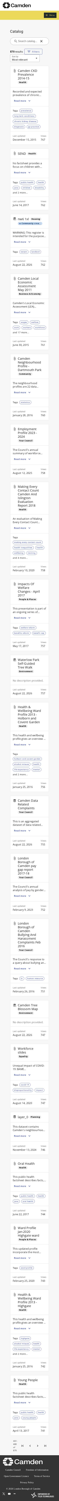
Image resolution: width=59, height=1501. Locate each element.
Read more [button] (20, 101)
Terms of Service (42, 1476)
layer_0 (23, 1117)
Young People (28, 1380)
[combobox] (28, 41)
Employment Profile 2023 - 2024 (27, 433)
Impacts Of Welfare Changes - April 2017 (29, 589)
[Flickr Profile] (14, 1493)
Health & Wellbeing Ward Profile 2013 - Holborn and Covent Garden (29, 714)
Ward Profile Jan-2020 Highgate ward (28, 1232)
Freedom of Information (37, 1470)
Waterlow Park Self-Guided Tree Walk (28, 663)
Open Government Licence (16, 1476)
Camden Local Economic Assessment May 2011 (28, 284)
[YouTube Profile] (9, 1493)
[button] (50, 15)
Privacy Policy (27, 1482)
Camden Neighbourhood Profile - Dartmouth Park (30, 364)
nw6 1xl (23, 219)
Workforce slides (25, 1050)
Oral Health (26, 1163)
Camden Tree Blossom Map (28, 1007)
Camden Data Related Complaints (28, 804)
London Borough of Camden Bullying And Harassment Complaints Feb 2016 (29, 934)
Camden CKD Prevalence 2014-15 (27, 74)
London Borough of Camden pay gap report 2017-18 (27, 865)
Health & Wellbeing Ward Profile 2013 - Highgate (29, 1300)
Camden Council (13, 1470)
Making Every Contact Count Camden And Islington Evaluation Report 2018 (28, 496)
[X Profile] (4, 1493)
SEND (22, 153)
